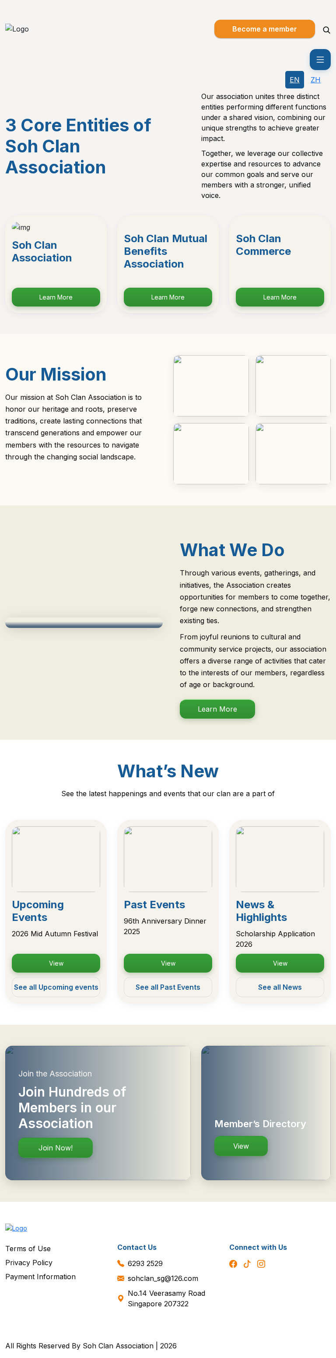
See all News (280, 987)
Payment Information (40, 1276)
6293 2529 (145, 1263)
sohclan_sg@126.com (163, 1278)
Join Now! (55, 1147)
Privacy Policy (28, 1262)
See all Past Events (168, 987)
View (56, 963)
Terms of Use (28, 1248)
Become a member (264, 29)
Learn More (56, 297)
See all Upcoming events (56, 987)
